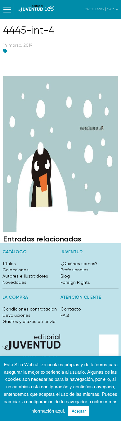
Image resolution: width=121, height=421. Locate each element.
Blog (65, 276)
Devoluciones (16, 315)
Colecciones (15, 269)
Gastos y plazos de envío (29, 321)
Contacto (70, 308)
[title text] (36, 8)
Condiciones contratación (29, 308)
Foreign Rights (75, 282)
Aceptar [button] (79, 411)
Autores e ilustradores (25, 276)
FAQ (64, 315)
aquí (59, 410)
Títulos (9, 263)
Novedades (14, 282)
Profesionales (74, 269)
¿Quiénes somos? (78, 263)
